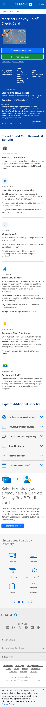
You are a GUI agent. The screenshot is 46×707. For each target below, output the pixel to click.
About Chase (8, 666)
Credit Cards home (11, 11)
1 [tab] (19, 602)
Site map (23, 672)
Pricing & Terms (18, 62)
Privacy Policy (7, 704)
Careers (8, 669)
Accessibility (13, 672)
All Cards (34, 561)
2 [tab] (23, 602)
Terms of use (35, 669)
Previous (14, 602)
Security (25, 669)
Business (34, 592)
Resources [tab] (24, 656)
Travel (13, 592)
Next (32, 602)
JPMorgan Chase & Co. (35, 666)
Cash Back (12, 577)
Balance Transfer (33, 577)
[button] (44, 690)
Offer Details (6, 62)
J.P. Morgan (20, 666)
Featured (13, 561)
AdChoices (33, 672)
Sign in (42, 4)
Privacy (16, 669)
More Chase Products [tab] (24, 648)
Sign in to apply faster (28, 50)
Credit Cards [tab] (24, 639)
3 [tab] (27, 602)
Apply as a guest (30, 57)
